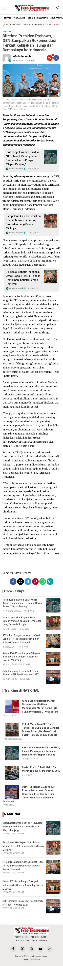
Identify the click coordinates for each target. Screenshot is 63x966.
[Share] (56, 58)
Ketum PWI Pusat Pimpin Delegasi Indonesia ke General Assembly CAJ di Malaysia (23, 885)
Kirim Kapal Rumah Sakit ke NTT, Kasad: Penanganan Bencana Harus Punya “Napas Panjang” (22, 158)
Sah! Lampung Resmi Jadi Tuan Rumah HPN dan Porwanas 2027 (23, 903)
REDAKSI (43, 941)
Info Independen (23, 56)
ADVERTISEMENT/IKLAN (26, 941)
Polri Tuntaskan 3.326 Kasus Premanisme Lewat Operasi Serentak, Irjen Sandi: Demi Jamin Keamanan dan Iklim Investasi (29, 794)
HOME (7, 18)
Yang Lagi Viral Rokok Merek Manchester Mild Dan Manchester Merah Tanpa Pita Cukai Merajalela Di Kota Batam (40, 706)
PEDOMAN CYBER (38, 937)
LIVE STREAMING (38, 18)
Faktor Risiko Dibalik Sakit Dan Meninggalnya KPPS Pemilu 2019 (41, 769)
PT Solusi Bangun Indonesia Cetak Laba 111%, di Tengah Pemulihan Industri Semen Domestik (23, 278)
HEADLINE (20, 18)
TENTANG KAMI (22, 937)
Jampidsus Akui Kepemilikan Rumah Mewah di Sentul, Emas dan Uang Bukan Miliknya (23, 222)
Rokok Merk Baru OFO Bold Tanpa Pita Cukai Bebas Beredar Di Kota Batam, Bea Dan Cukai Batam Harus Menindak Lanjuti (40, 729)
